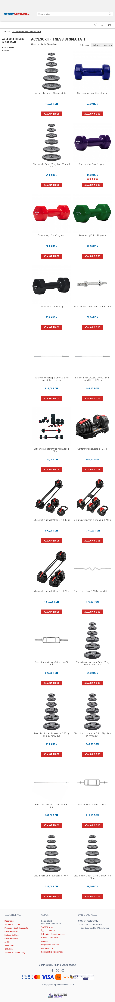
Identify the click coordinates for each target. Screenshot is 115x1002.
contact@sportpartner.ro (54, 934)
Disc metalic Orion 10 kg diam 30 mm (51, 93)
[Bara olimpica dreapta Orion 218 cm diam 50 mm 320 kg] (92, 355)
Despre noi (9, 921)
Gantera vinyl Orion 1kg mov (92, 164)
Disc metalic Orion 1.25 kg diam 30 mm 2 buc (92, 877)
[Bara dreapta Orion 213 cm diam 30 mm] (51, 782)
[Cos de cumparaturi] (109, 25)
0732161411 (49, 927)
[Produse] (4, 26)
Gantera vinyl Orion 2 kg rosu (51, 235)
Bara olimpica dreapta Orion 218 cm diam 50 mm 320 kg (92, 378)
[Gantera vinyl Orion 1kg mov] (92, 142)
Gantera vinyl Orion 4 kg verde (92, 235)
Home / (8, 31)
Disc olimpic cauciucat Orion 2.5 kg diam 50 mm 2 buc (92, 663)
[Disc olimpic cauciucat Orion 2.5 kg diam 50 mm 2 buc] (92, 640)
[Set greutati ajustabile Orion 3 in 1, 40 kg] (51, 568)
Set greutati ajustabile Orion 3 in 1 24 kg (92, 520)
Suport (45, 915)
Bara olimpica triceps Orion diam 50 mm (51, 663)
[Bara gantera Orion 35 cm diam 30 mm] (92, 284)
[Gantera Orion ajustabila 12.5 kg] (92, 426)
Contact (44, 941)
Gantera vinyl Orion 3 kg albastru (92, 93)
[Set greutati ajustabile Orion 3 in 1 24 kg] (92, 497)
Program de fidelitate (50, 945)
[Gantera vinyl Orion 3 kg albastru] (92, 70)
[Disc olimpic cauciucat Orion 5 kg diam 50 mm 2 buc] (92, 711)
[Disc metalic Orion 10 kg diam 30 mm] (51, 70)
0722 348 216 (49, 931)
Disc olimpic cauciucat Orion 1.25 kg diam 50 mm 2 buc (51, 734)
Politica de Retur (11, 938)
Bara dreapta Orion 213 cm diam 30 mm (51, 805)
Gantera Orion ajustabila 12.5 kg (92, 449)
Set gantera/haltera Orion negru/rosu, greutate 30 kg (51, 450)
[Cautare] (110, 14)
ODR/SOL (8, 949)
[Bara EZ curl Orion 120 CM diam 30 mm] (92, 568)
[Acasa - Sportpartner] (17, 14)
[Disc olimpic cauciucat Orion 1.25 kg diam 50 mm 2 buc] (51, 711)
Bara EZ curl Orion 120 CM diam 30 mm (92, 591)
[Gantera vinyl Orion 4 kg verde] (92, 213)
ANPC (6, 942)
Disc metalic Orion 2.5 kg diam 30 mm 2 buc (51, 165)
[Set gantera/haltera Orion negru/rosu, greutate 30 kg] (51, 426)
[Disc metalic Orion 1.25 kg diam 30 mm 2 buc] (92, 853)
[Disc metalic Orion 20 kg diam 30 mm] (51, 853)
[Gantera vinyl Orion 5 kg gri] (51, 284)
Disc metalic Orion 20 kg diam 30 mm (51, 876)
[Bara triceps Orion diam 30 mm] (92, 782)
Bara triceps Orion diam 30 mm (92, 804)
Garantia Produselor (49, 938)
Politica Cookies (11, 931)
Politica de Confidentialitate (16, 928)
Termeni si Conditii (12, 924)
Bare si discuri (8, 47)
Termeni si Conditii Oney (14, 952)
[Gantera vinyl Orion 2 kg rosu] (51, 213)
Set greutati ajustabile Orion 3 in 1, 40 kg (51, 591)
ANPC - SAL (9, 945)
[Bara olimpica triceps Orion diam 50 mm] (51, 640)
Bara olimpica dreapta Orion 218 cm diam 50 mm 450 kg (51, 378)
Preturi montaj (47, 948)
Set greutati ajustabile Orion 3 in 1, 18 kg (51, 520)
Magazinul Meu (13, 915)
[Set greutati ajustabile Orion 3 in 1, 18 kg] (51, 497)
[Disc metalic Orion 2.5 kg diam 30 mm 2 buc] (51, 142)
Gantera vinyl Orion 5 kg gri (51, 306)
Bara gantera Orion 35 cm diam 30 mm (92, 306)
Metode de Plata (11, 935)
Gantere (5, 51)
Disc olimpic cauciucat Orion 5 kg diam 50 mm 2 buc (92, 734)
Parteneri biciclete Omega (52, 952)
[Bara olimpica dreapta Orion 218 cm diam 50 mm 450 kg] (51, 355)
